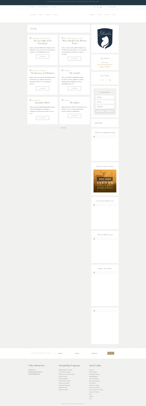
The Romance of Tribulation (42, 73)
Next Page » (63, 127)
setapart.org (31, 369)
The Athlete (74, 102)
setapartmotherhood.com (35, 372)
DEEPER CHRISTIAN (104, 67)
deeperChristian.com (34, 374)
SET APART (105, 62)
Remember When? (42, 102)
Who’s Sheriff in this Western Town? (74, 42)
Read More (42, 56)
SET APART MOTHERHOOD (104, 64)
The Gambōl (74, 73)
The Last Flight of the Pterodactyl (43, 42)
